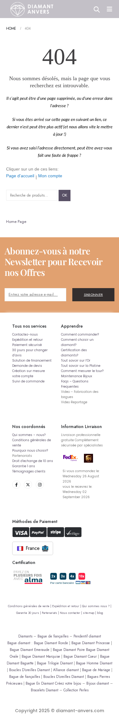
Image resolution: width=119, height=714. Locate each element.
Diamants (25, 636)
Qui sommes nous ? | (96, 606)
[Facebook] (16, 484)
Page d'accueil (20, 175)
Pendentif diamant (87, 636)
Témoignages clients (28, 471)
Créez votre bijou (68, 683)
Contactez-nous (25, 334)
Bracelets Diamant (44, 690)
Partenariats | (51, 613)
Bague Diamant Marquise (41, 656)
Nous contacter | (71, 613)
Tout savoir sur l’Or (75, 360)
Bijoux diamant (97, 683)
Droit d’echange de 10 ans (32, 461)
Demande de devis (27, 365)
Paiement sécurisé (27, 345)
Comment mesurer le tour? (82, 371)
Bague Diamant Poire (69, 649)
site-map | (90, 613)
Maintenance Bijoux (76, 376)
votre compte (22, 376)
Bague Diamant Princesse (90, 642)
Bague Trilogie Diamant (55, 663)
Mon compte (50, 175)
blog (100, 613)
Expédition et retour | (67, 606)
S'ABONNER (93, 294)
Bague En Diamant (40, 683)
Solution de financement (32, 360)
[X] (28, 484)
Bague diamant (18, 642)
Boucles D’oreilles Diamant (29, 669)
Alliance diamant (66, 669)
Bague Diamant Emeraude (29, 649)
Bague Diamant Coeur (80, 656)
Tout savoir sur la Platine (80, 365)
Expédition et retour (27, 339)
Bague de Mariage (96, 669)
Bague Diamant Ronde (51, 642)
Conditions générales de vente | (30, 606)
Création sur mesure (28, 371)
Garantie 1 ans (23, 466)
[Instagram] (40, 484)
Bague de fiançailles (53, 636)
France (33, 548)
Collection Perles (75, 690)
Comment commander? (80, 334)
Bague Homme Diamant (94, 663)
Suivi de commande (28, 381)
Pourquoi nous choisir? (30, 450)
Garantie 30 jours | (29, 613)
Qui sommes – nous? (28, 435)
